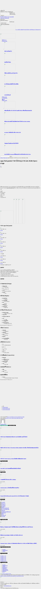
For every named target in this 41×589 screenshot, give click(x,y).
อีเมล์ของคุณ (12, 21)
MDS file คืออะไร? (8, 51)
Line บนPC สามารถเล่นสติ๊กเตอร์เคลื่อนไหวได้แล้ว (10, 468)
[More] (24, 168)
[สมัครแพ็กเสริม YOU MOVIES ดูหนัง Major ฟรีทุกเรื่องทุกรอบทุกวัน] (9, 108)
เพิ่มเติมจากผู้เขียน (12, 425)
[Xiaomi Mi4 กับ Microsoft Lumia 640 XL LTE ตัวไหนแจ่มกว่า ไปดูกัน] (2, 493)
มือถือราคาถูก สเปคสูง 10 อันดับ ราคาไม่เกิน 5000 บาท (11, 535)
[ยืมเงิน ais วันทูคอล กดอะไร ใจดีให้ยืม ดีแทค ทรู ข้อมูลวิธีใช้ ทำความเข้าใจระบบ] (2, 524)
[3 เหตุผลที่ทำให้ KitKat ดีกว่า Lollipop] (2, 477)
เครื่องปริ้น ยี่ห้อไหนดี (5, 508)
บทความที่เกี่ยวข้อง (4, 425)
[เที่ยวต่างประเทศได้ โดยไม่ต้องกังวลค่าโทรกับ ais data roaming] (9, 119)
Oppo (7, 157)
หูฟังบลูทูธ (3, 510)
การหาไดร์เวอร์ (7, 94)
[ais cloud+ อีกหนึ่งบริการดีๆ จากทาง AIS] (9, 130)
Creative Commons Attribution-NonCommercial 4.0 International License (12, 575)
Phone (5, 157)
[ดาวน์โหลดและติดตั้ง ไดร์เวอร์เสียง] (9, 81)
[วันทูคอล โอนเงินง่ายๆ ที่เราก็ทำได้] (9, 141)
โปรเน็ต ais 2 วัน (3, 557)
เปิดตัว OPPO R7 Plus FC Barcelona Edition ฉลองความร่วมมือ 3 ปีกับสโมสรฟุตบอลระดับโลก (19, 447)
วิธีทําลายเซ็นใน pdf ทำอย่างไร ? (11, 73)
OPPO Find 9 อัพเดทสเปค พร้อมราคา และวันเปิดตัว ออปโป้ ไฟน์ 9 (13, 436)
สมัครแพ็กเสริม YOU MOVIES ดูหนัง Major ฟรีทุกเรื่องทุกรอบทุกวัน (18, 110)
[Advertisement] (12, 31)
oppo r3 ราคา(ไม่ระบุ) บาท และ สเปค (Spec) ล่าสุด (15, 416)
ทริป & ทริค (5, 41)
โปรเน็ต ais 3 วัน (3, 558)
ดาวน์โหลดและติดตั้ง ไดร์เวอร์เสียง (11, 83)
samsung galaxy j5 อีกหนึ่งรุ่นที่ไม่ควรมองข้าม (9, 487)
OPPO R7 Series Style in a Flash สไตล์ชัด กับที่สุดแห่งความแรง (13, 458)
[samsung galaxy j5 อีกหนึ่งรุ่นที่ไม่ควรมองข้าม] (2, 485)
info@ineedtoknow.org (7, 585)
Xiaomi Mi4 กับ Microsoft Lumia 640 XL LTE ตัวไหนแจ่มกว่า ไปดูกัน (14, 495)
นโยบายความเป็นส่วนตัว (4, 18)
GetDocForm (4, 512)
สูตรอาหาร (3, 503)
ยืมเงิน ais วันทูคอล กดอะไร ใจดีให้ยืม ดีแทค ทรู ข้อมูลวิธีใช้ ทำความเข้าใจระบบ (16, 526)
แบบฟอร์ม (3, 502)
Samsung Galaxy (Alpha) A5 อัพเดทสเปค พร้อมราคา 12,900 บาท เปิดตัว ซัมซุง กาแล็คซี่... (18, 543)
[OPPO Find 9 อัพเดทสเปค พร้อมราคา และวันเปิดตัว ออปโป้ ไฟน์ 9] (5, 434)
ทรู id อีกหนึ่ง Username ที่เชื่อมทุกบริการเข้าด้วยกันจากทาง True (17, 154)
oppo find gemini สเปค (6, 409)
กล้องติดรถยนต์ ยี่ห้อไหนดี (6, 511)
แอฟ (4, 99)
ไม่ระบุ (1, 230)
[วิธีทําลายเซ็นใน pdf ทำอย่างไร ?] (9, 70)
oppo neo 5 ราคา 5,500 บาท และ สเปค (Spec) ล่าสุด (14, 418)
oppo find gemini (5, 407)
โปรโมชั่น (5, 100)
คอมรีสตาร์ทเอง (7, 62)
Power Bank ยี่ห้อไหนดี (5, 509)
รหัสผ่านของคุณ (12, 14)
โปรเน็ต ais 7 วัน (3, 559)
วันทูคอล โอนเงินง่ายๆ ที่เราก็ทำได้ (11, 143)
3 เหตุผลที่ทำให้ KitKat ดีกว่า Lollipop (8, 479)
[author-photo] (2, 423)
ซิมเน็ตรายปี (4, 515)
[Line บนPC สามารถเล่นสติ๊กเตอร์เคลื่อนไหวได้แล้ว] (2, 466)
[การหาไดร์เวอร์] (9, 92)
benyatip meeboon (3, 424)
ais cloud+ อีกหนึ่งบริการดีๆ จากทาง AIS (12, 132)
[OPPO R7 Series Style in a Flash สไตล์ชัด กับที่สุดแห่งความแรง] (5, 456)
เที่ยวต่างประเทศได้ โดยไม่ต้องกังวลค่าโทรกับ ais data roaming (17, 121)
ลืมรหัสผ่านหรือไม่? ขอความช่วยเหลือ (7, 16)
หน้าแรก (1, 157)
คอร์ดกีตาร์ (3, 504)
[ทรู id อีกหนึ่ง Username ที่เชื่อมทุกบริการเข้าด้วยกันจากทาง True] (9, 152)
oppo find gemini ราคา (6, 408)
